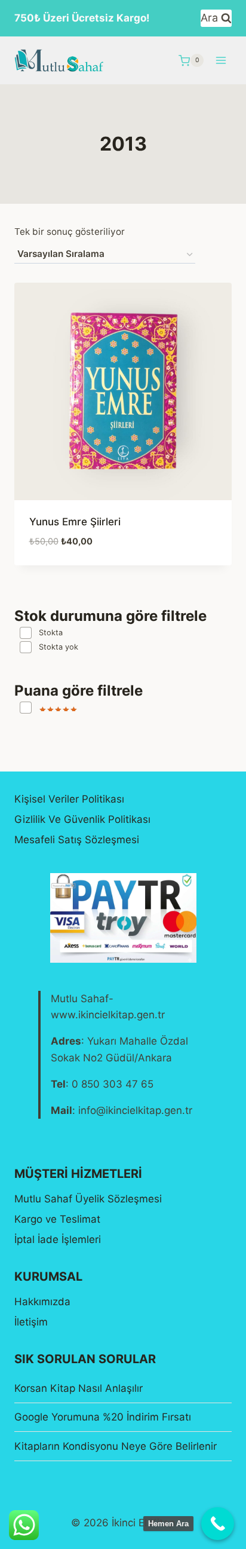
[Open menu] (221, 60)
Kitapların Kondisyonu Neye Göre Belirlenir (115, 1446)
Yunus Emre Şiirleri (75, 522)
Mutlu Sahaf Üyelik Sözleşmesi (88, 1199)
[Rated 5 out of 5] (48, 708)
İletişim (31, 1322)
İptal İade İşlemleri (57, 1239)
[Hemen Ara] (217, 1523)
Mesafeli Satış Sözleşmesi (76, 840)
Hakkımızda (42, 1302)
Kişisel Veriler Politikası (69, 799)
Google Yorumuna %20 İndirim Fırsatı (102, 1417)
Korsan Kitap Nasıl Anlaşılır (78, 1388)
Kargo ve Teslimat (57, 1219)
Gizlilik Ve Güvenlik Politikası (82, 819)
